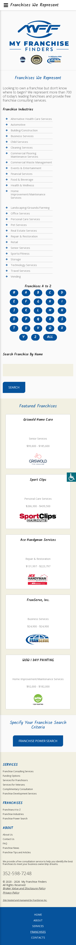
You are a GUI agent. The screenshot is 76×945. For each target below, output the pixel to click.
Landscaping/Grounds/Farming (30, 207)
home (38, 914)
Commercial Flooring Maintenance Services (24, 154)
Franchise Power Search (38, 741)
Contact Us (8, 839)
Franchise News (11, 848)
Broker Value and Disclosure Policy (24, 888)
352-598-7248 (17, 873)
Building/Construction (24, 130)
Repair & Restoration (24, 236)
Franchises (38, 932)
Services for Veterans (14, 784)
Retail (14, 242)
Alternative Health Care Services (31, 119)
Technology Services (24, 265)
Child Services (19, 142)
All (50, 337)
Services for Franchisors (15, 780)
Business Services (22, 136)
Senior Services (20, 248)
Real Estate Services (24, 230)
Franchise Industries (13, 814)
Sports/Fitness (20, 253)
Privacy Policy (11, 892)
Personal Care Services (25, 219)
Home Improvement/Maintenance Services (28, 194)
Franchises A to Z (12, 809)
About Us (8, 834)
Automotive (18, 124)
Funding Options (11, 775)
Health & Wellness (22, 185)
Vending (16, 276)
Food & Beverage (22, 179)
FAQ (5, 843)
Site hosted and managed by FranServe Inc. (25, 900)
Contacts (38, 937)
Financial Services (21, 174)
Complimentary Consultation (18, 789)
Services (38, 926)
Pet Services (19, 225)
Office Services (20, 213)
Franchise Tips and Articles (17, 852)
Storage (16, 259)
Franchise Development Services (20, 793)
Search (14, 387)
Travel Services (20, 271)
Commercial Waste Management (31, 162)
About (38, 920)
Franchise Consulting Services (18, 771)
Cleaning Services (22, 147)
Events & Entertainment (26, 168)
